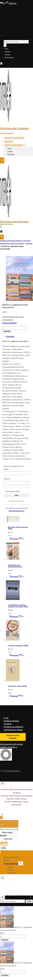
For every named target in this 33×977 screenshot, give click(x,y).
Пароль (13, 479)
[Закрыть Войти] (2, 783)
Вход (16, 495)
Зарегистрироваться (16, 511)
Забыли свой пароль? (16, 501)
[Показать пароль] (16, 486)
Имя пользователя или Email (13, 467)
